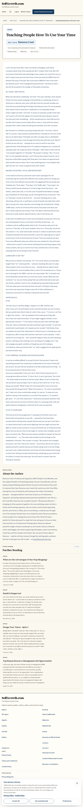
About (4, 12)
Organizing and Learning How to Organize (36, 21)
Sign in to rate (34, 52)
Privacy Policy (6, 755)
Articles (13, 21)
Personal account (48, 753)
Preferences (67, 801)
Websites (45, 720)
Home (5, 21)
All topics (5, 714)
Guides (4, 726)
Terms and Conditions (9, 761)
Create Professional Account (52, 758)
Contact (45, 743)
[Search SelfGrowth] (10, 11)
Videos (4, 737)
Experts (4, 720)
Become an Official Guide (51, 737)
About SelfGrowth (48, 714)
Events (44, 731)
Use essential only (41, 801)
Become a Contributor (50, 764)
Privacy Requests (8, 777)
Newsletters (46, 726)
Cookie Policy (6, 767)
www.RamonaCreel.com (42, 539)
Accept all (15, 801)
